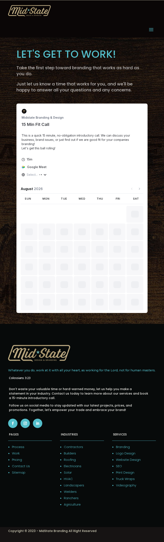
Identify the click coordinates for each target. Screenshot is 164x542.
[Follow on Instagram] (25, 423)
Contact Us (21, 466)
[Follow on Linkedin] (37, 423)
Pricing (17, 459)
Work (16, 453)
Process (18, 447)
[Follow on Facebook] (13, 423)
